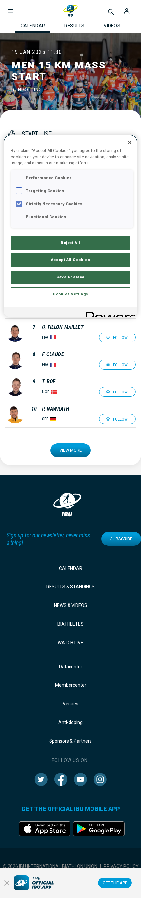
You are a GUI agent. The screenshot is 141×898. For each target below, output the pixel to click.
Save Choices (70, 277)
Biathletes (70, 624)
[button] (10, 8)
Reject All (70, 242)
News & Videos (70, 605)
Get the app (115, 882)
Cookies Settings (70, 294)
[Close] (129, 142)
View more (70, 450)
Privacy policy (121, 866)
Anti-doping (70, 722)
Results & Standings (70, 586)
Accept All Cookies (70, 260)
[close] (6, 882)
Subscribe (121, 538)
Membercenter (70, 685)
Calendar (70, 568)
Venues (70, 703)
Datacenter (70, 666)
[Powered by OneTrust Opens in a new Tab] (109, 313)
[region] (71, 226)
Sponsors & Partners (70, 741)
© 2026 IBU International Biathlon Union (50, 866)
